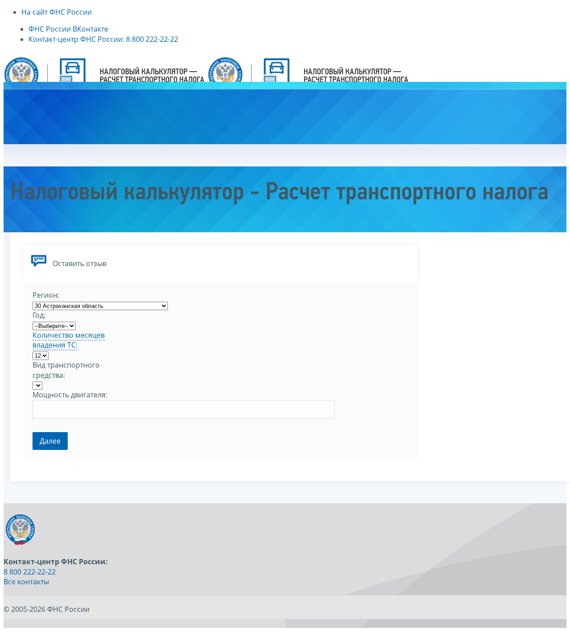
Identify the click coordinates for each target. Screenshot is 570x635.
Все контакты (26, 581)
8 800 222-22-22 (30, 572)
